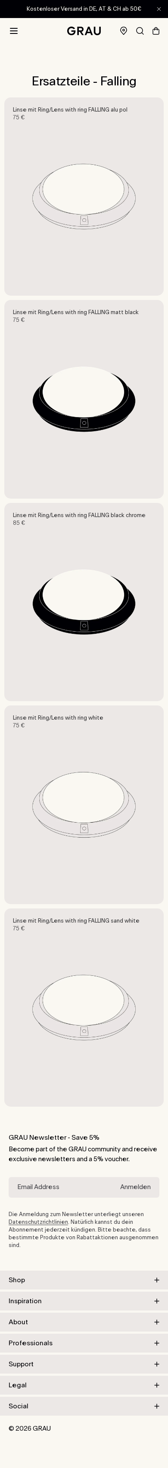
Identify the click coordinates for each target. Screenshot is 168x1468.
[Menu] (13, 31)
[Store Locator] (123, 31)
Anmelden (135, 1187)
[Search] (140, 31)
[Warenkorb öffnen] (156, 31)
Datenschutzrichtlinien (38, 1222)
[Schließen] (159, 9)
